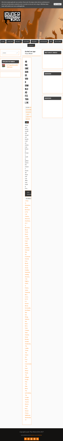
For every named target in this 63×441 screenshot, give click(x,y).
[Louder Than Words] (25, 439)
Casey (26, 236)
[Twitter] (28, 439)
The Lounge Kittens (27, 397)
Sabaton (27, 319)
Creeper (27, 238)
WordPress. (39, 435)
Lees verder (29, 193)
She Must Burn (26, 324)
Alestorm (27, 218)
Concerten (29, 116)
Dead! (26, 245)
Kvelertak (27, 292)
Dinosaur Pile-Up (27, 252)
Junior (26, 290)
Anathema (27, 221)
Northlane (27, 310)
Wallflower (27, 415)
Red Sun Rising (26, 315)
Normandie (27, 308)
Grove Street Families (27, 268)
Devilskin (27, 247)
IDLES (26, 283)
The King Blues (26, 386)
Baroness (27, 227)
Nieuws (28, 119)
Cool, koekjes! (57, 4)
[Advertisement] (54, 20)
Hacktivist (27, 272)
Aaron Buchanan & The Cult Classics (27, 212)
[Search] (17, 53)
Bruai (26, 234)
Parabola (33, 435)
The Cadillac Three (27, 348)
